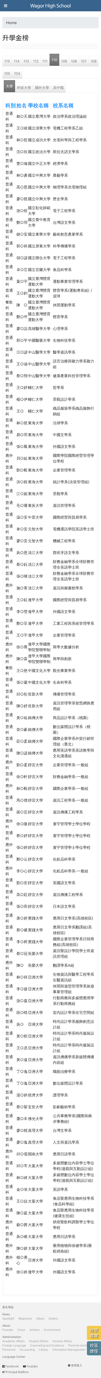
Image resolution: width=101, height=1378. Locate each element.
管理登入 (76, 1365)
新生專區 (8, 1307)
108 (74, 61)
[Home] (50, 5)
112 (36, 61)
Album (40, 1318)
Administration (11, 1337)
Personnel (9, 1349)
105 (7, 73)
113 (26, 61)
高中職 (58, 87)
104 (17, 73)
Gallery (53, 1318)
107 (84, 61)
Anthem (35, 1330)
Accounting (27, 1349)
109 (64, 61)
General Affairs (62, 1341)
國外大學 (42, 87)
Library (43, 1349)
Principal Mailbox (17, 1372)
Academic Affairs (13, 1341)
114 (16, 61)
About (6, 1325)
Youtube (32, 1366)
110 (54, 60)
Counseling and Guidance (47, 1345)
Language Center (13, 1356)
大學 (9, 86)
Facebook (12, 1366)
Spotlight (8, 1318)
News (6, 1314)
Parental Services (80, 1345)
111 (45, 61)
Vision (21, 1330)
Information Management (68, 1349)
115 (7, 61)
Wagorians (25, 1318)
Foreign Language (14, 1345)
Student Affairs (38, 1341)
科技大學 (24, 87)
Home (11, 22)
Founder (7, 1330)
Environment (52, 1330)
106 (94, 61)
